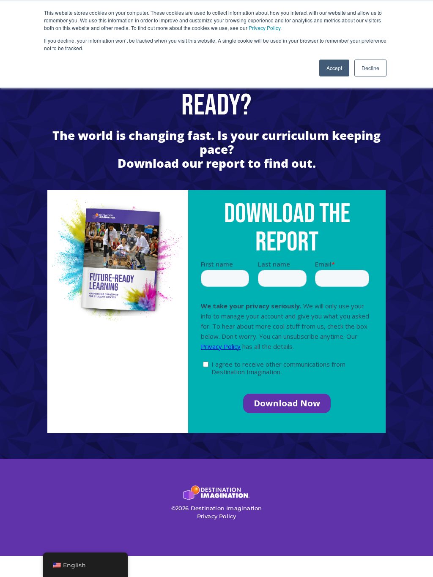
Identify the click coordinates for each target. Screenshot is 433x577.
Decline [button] (370, 67)
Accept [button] (334, 67)
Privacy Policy (264, 27)
